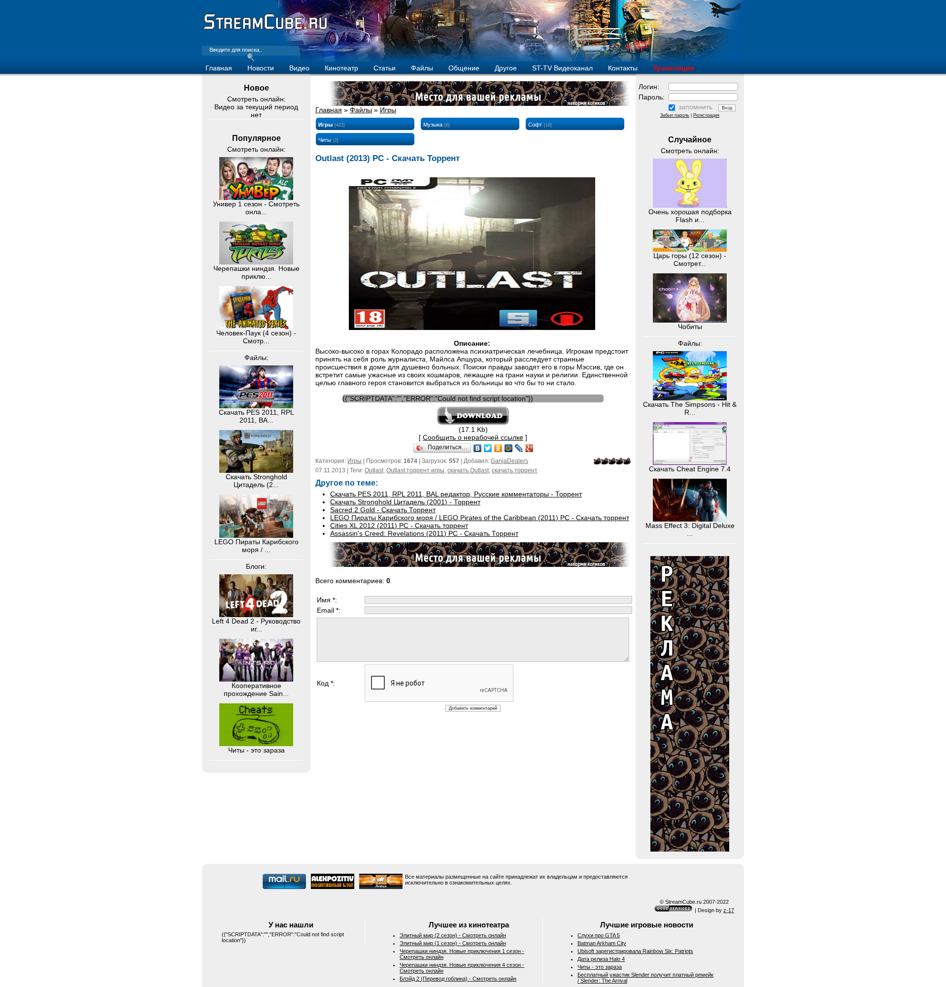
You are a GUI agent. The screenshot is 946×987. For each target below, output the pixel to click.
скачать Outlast (468, 470)
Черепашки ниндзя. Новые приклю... (256, 272)
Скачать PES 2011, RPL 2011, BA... (256, 416)
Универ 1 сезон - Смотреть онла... (256, 208)
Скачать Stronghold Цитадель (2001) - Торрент (405, 502)
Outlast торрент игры (415, 470)
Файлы (422, 68)
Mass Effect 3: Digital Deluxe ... (690, 529)
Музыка (432, 125)
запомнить (695, 107)
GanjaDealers (509, 461)
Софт (535, 125)
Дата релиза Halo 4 (601, 959)
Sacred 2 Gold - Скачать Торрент (383, 510)
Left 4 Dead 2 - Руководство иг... (256, 625)
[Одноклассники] (498, 448)
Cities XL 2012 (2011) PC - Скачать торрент (399, 525)
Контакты (623, 68)
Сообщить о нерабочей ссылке (473, 437)
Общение (463, 68)
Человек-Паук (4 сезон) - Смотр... (256, 337)
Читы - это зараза (256, 750)
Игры (388, 110)
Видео (299, 68)
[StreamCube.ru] (265, 29)
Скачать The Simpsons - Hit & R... (690, 408)
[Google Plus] (529, 448)
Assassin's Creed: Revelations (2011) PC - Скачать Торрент (424, 533)
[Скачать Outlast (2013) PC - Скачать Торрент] (473, 423)
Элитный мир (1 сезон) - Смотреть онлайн (453, 943)
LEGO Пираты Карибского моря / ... (256, 546)
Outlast (374, 470)
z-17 (728, 910)
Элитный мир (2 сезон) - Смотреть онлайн (453, 935)
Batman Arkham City (601, 943)
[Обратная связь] (689, 849)
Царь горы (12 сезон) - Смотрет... (689, 259)
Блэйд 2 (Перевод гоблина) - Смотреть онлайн (458, 979)
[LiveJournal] (519, 448)
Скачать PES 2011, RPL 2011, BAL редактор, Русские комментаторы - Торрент (456, 494)
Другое (506, 68)
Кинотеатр (341, 68)
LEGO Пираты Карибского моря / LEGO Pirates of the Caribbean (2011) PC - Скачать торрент (479, 518)
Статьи (384, 68)
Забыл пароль (674, 115)
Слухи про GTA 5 (598, 935)
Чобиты (690, 326)
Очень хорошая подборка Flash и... (690, 216)
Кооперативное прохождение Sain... (256, 689)
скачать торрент (515, 470)
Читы (324, 140)
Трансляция (673, 68)
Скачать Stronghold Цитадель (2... (256, 481)
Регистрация (706, 115)
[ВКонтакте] (478, 448)
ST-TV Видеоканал (562, 68)
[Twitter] (488, 448)
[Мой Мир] (509, 448)
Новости (260, 68)
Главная (218, 68)
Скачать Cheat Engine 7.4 (690, 469)
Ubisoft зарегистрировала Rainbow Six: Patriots (635, 951)
